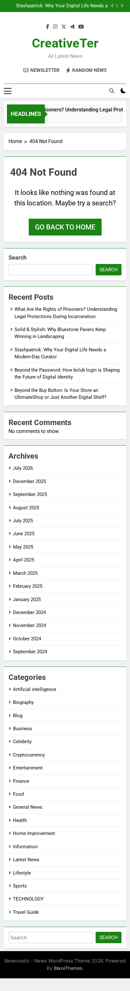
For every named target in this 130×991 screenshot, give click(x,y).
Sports (20, 886)
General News (27, 807)
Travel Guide (26, 912)
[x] (63, 27)
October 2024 (27, 639)
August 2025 (26, 508)
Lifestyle (22, 873)
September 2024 (30, 652)
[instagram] (55, 27)
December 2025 (29, 481)
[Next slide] (122, 6)
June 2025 (23, 533)
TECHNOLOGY (28, 899)
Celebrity (22, 741)
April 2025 (23, 560)
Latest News (26, 859)
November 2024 (29, 625)
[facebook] (47, 27)
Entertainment (28, 768)
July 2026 (23, 468)
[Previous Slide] (112, 6)
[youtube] (81, 27)
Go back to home (65, 227)
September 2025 (30, 494)
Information (25, 847)
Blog (17, 715)
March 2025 (25, 573)
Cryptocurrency (29, 755)
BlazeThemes (68, 968)
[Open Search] (111, 90)
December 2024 (29, 612)
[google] (72, 27)
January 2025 (27, 599)
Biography (23, 702)
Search (18, 257)
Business (22, 728)
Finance (21, 781)
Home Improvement (34, 833)
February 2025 (27, 586)
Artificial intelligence (34, 689)
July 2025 (23, 521)
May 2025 (23, 547)
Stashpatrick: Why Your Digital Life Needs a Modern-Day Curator (62, 6)
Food (18, 794)
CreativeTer (65, 43)
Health (20, 820)
